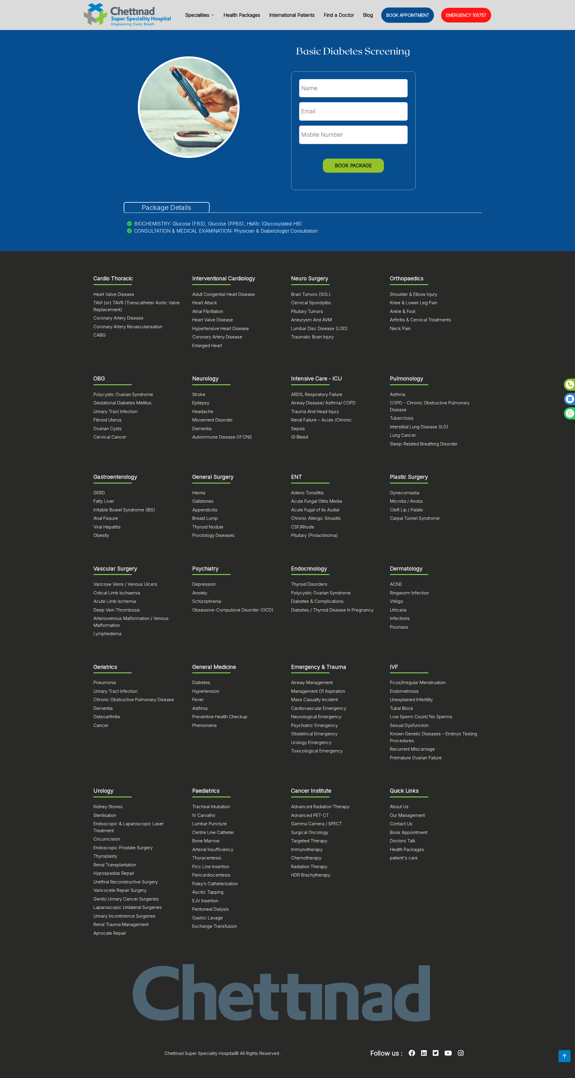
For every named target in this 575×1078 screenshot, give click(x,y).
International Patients (292, 15)
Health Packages (241, 15)
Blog (368, 15)
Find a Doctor (339, 15)
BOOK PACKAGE (353, 165)
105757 (466, 15)
